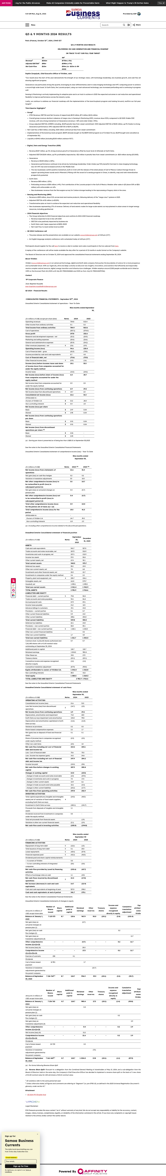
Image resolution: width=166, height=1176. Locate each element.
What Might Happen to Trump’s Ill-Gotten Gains (127, 3)
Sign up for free (20, 1166)
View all (161, 3)
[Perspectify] (13, 585)
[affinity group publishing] (13, 590)
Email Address (11, 1157)
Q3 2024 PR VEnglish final (36, 1095)
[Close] (37, 1134)
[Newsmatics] (13, 595)
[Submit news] (13, 580)
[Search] (124, 25)
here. (117, 246)
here (56, 246)
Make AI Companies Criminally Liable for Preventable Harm (72, 3)
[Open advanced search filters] (128, 25)
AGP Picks (6, 3)
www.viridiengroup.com (89, 235)
